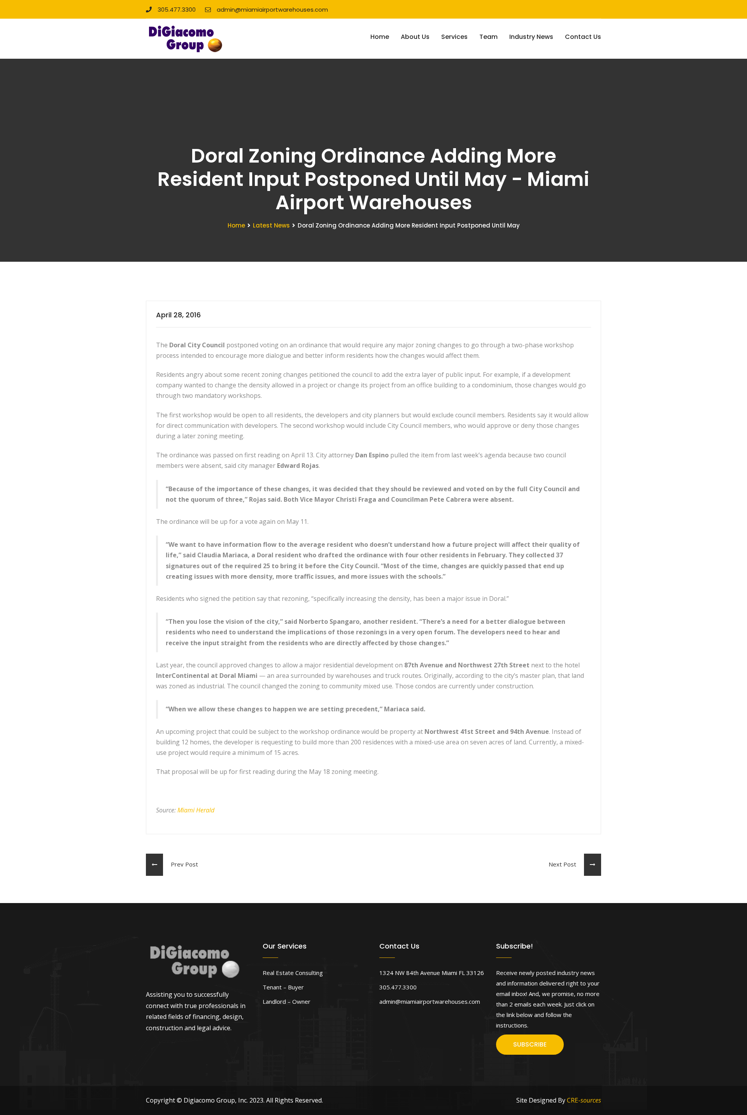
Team (488, 36)
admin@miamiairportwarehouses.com (272, 9)
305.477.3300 (177, 9)
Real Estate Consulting (293, 973)
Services (454, 36)
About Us (415, 36)
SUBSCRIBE (530, 1044)
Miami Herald (195, 810)
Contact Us (583, 36)
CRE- (584, 1100)
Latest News (271, 225)
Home (379, 36)
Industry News (531, 36)
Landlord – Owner (286, 1001)
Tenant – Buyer (283, 987)
